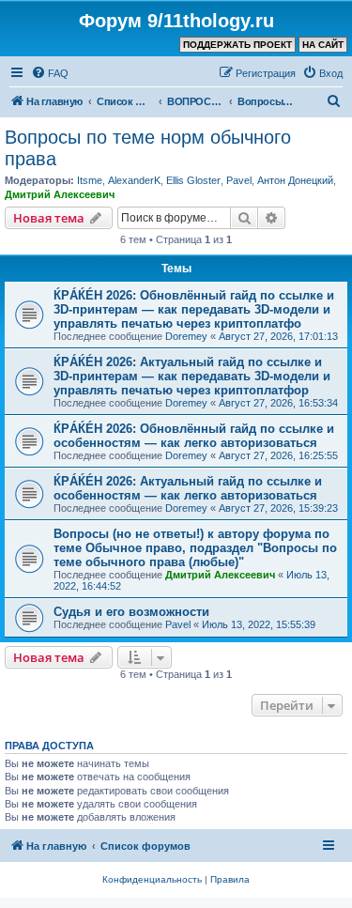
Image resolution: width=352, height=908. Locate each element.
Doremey (186, 336)
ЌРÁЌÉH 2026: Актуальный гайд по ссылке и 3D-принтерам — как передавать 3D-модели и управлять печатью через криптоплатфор (192, 376)
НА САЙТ (323, 44)
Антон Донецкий (295, 180)
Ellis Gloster (193, 180)
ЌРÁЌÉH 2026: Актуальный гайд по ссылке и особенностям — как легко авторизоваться (188, 488)
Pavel (239, 180)
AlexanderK (134, 180)
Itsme (89, 180)
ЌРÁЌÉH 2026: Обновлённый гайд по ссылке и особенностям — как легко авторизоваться (194, 436)
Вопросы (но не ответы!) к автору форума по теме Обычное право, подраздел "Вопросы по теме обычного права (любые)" (195, 548)
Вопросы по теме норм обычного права (148, 148)
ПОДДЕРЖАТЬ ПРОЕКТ (237, 44)
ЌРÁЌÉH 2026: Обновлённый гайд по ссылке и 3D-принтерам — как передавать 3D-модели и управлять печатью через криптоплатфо (194, 309)
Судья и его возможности (131, 612)
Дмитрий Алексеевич (60, 194)
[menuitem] (50, 73)
